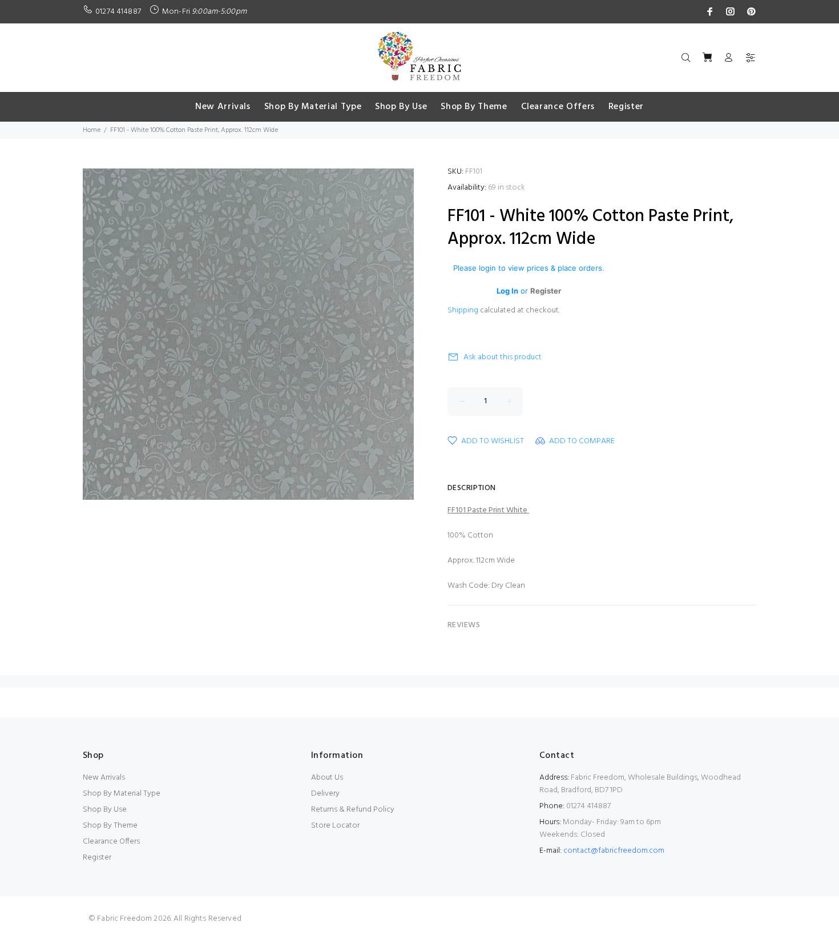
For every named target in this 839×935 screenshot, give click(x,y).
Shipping (462, 310)
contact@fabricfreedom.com (613, 850)
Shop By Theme (110, 825)
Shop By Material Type (121, 793)
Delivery (325, 793)
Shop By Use (105, 809)
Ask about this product (502, 357)
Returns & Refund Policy (352, 809)
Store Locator (335, 825)
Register (97, 857)
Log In (507, 290)
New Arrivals (104, 777)
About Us (327, 777)
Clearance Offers (111, 841)
